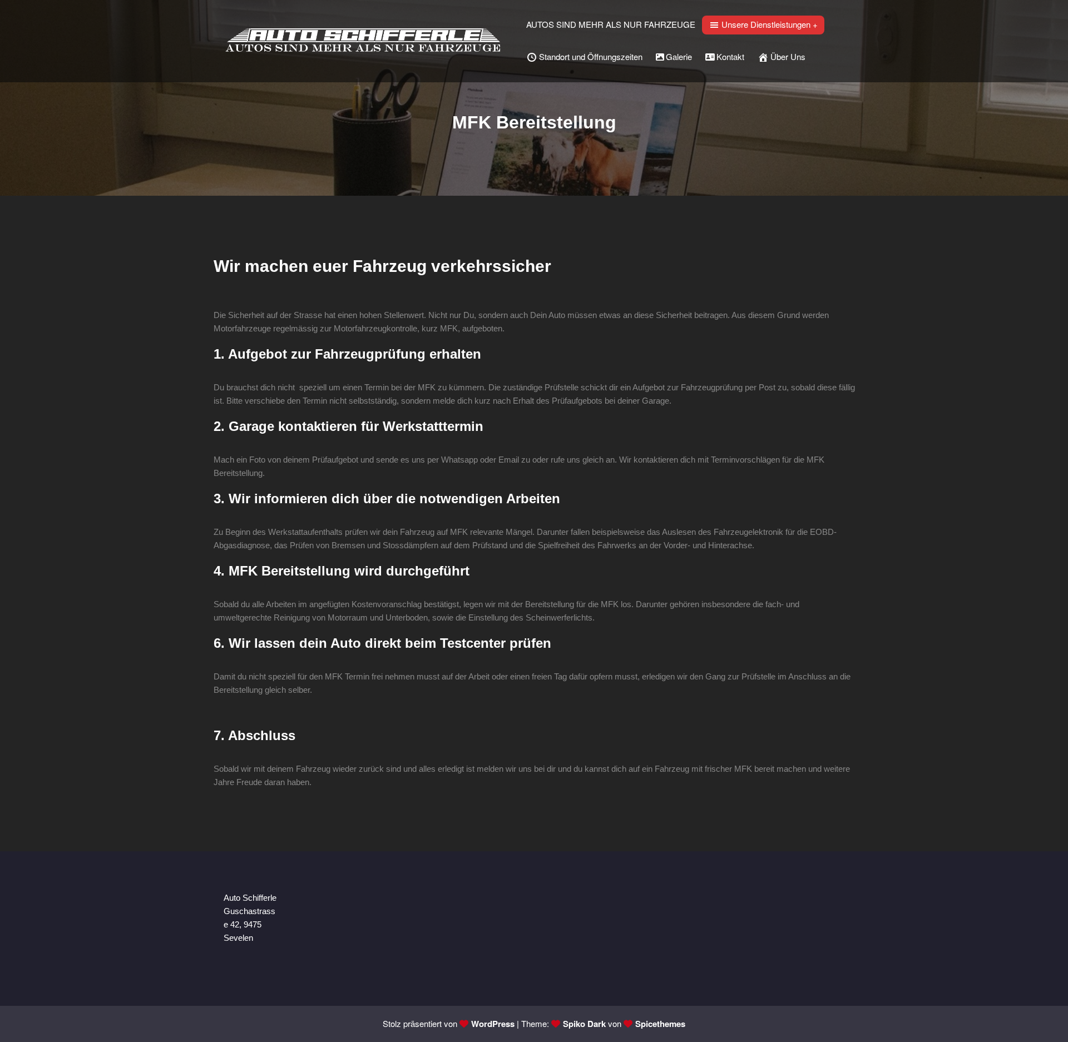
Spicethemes (660, 1024)
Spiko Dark (584, 1024)
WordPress (493, 1024)
